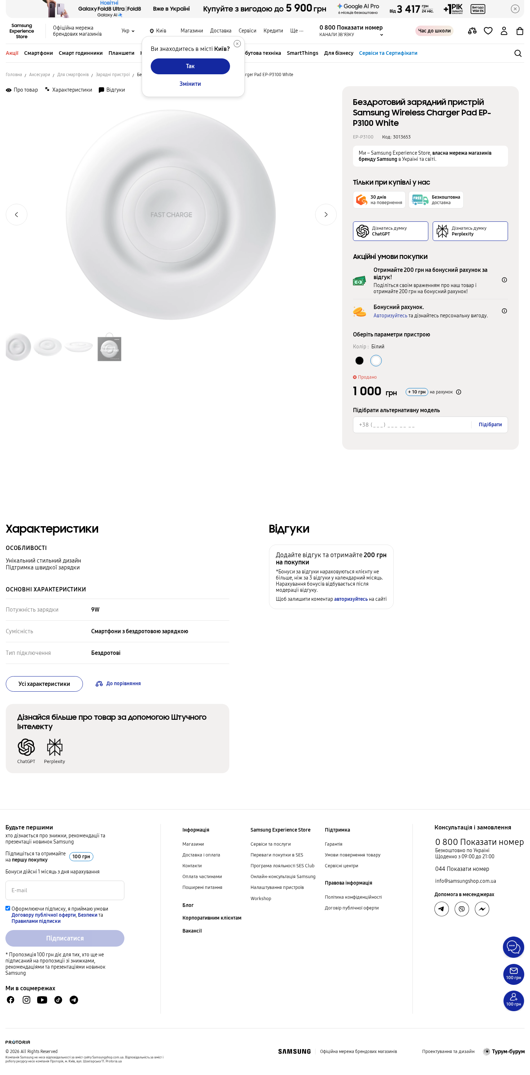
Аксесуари (39, 74)
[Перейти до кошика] (520, 31)
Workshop (261, 899)
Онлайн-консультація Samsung (283, 877)
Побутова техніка (260, 53)
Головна (14, 74)
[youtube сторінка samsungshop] (42, 1000)
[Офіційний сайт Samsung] (294, 1051)
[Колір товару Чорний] (359, 361)
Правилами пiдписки (36, 921)
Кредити (273, 31)
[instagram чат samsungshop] (26, 1000)
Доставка (220, 31)
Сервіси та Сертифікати (388, 53)
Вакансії (192, 931)
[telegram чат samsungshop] (74, 1000)
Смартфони (38, 53)
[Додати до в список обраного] (488, 31)
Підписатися (65, 938)
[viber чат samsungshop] (462, 909)
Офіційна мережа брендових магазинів (77, 31)
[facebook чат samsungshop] (10, 1000)
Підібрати (490, 425)
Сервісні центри (341, 866)
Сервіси (247, 31)
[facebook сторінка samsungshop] (482, 909)
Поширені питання (202, 887)
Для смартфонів (73, 74)
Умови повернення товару (352, 855)
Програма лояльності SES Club (282, 866)
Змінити (190, 83)
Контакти (192, 866)
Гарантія (334, 844)
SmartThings (302, 53)
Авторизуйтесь (390, 316)
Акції (12, 53)
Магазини (192, 31)
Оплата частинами (202, 877)
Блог (188, 905)
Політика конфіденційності (353, 897)
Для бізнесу (338, 53)
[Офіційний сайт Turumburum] (504, 1051)
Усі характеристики (44, 683)
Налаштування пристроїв (277, 887)
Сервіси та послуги (271, 844)
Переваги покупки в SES (277, 855)
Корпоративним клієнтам (212, 918)
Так (190, 66)
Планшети (121, 53)
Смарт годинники (81, 53)
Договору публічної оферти (44, 915)
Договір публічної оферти (352, 908)
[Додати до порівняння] (472, 31)
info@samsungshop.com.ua (465, 881)
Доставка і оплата (201, 855)
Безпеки (87, 915)
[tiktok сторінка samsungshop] (58, 1000)
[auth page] (504, 31)
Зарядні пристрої (113, 74)
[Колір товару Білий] (376, 361)
